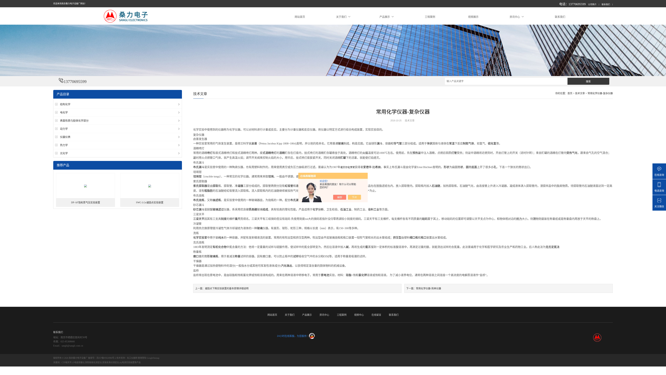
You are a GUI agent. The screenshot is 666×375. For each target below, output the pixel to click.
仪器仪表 (65, 136)
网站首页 (300, 16)
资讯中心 (515, 16)
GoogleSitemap (153, 358)
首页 (569, 93)
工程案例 (430, 16)
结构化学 (65, 104)
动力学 (64, 128)
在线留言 (376, 314)
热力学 (64, 145)
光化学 (64, 153)
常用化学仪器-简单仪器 (428, 288)
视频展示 (473, 16)
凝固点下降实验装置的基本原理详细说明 (227, 288)
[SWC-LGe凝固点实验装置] (149, 185)
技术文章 (580, 93)
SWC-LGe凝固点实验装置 (149, 202)
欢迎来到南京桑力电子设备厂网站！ (70, 3)
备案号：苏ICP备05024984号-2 (102, 358)
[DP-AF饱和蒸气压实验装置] (85, 185)
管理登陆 (142, 358)
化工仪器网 (132, 358)
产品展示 (384, 16)
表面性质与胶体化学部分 (74, 120)
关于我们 (341, 16)
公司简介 (592, 4)
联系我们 (606, 4)
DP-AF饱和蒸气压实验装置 (85, 202)
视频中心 (359, 314)
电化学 (64, 112)
